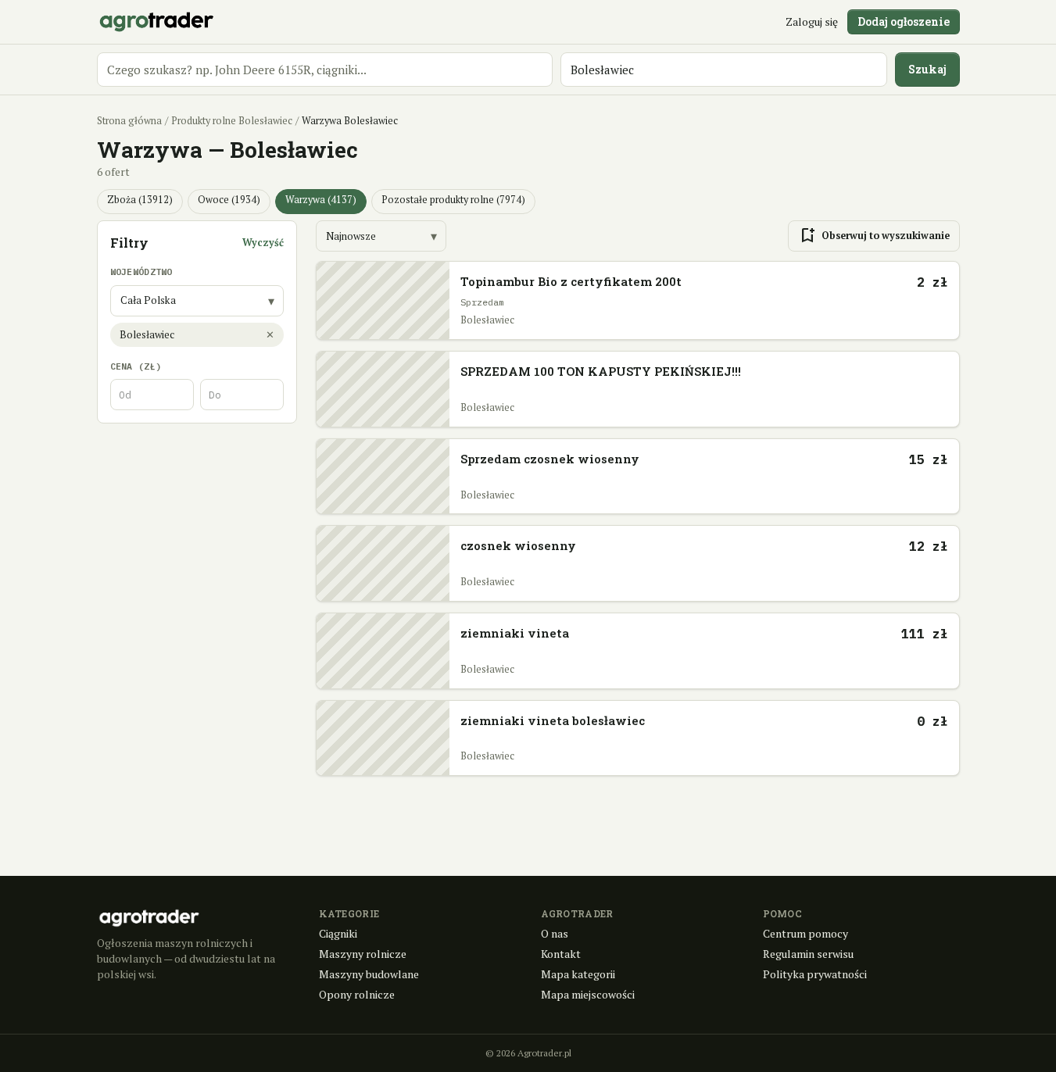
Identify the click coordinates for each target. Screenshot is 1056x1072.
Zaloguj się (812, 21)
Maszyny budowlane (369, 974)
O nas (554, 933)
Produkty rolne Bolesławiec (231, 120)
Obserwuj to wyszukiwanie (874, 236)
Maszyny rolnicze (362, 953)
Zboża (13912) (140, 199)
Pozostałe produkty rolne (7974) (453, 199)
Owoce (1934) (229, 199)
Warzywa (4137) (320, 199)
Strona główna (129, 120)
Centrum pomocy (805, 933)
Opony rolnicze (357, 994)
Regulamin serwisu (808, 953)
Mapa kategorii (578, 974)
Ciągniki (338, 933)
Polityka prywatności (815, 974)
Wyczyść (263, 242)
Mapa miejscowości (588, 994)
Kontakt (561, 953)
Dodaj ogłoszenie (903, 21)
